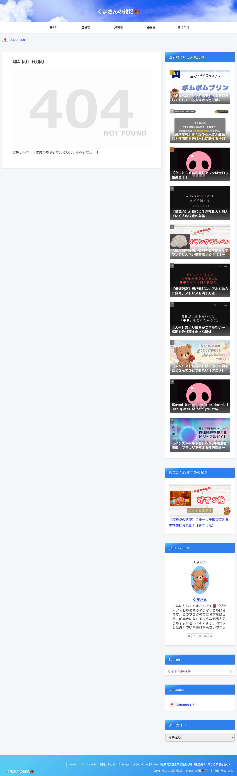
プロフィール (88, 764)
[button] (230, 671)
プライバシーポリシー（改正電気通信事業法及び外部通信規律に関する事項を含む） (182, 764)
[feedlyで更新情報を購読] (205, 635)
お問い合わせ (107, 764)
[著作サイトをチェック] (189, 635)
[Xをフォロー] (194, 635)
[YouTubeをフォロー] (200, 635)
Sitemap (124, 764)
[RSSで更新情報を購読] (210, 635)
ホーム (72, 764)
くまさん (200, 599)
